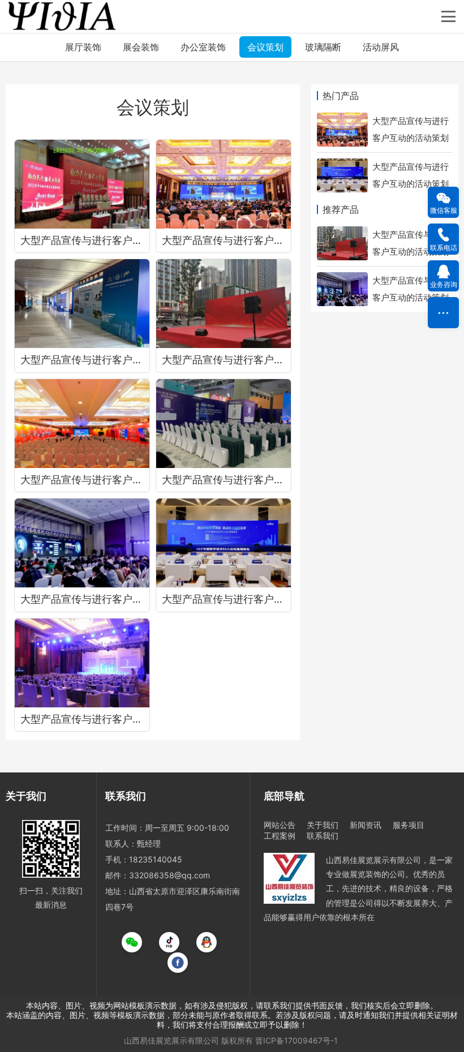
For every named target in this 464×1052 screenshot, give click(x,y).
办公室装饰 (203, 47)
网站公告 (279, 825)
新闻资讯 (365, 825)
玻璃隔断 (323, 47)
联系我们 (322, 835)
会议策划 (265, 47)
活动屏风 (381, 47)
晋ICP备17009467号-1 (296, 1040)
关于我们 (322, 825)
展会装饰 (141, 47)
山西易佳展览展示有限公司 (171, 1040)
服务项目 (408, 825)
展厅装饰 (83, 47)
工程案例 (279, 835)
